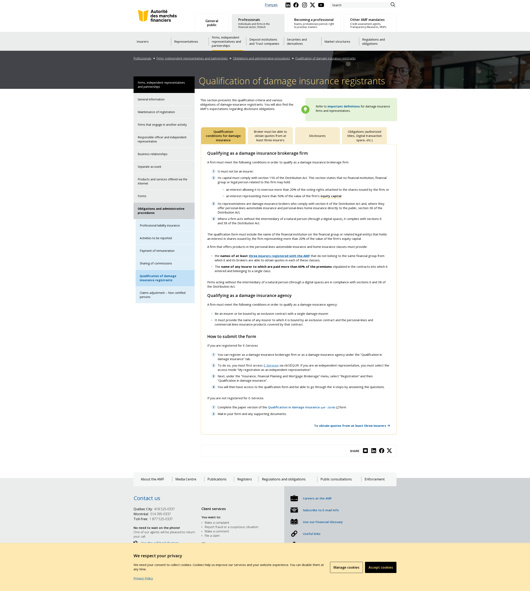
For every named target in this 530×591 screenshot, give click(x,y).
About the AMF (152, 479)
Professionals (142, 58)
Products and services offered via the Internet (162, 181)
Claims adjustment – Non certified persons (163, 295)
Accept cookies (381, 567)
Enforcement (375, 479)
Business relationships (152, 154)
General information (151, 99)
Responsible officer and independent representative (162, 139)
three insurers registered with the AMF (279, 256)
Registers (244, 479)
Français (271, 5)
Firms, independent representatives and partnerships (192, 58)
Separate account (149, 167)
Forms (142, 196)
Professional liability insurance (160, 225)
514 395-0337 (152, 514)
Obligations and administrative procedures (261, 58)
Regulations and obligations (284, 479)
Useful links (311, 534)
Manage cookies (346, 567)
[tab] (223, 135)
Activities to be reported (156, 238)
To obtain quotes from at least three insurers (350, 425)
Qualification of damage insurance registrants (325, 58)
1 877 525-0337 (153, 519)
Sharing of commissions (156, 263)
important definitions (344, 106)
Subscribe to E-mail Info (321, 510)
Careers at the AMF (317, 498)
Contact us (147, 498)
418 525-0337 (154, 509)
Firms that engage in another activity (162, 125)
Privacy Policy (143, 578)
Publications (216, 479)
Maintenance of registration (156, 112)
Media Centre (185, 479)
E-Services (271, 365)
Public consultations (336, 479)
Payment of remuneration (157, 251)
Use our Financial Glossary (323, 522)
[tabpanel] (298, 289)
